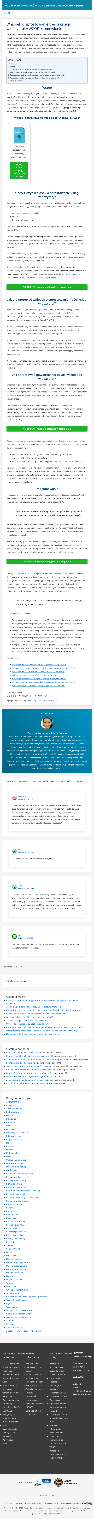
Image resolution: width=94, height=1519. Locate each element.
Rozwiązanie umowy (15, 1238)
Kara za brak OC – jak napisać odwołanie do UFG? (29, 1056)
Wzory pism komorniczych (18, 1314)
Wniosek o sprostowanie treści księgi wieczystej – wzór (33, 69)
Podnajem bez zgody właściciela (21, 1063)
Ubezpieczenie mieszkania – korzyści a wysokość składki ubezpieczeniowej (41, 1030)
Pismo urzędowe (14, 1204)
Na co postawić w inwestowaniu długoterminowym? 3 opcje (34, 1034)
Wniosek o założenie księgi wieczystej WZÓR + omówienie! (38, 672)
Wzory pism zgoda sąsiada (18, 1317)
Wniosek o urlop (13, 1293)
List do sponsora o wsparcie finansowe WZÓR (58, 1418)
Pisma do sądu (13, 1177)
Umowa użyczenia (14, 1272)
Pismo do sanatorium (16, 1187)
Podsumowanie (16, 81)
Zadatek (10, 1320)
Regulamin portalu (34, 1382)
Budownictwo (12, 1112)
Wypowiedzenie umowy (17, 1300)
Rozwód (10, 1242)
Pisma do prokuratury (16, 1180)
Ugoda (9, 1252)
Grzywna (10, 1129)
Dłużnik (9, 1115)
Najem (9, 1156)
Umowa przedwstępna (16, 1266)
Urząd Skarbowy (14, 1279)
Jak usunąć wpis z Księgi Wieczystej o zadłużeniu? (34, 675)
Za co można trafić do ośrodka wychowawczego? (29, 1080)
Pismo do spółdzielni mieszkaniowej (23, 1190)
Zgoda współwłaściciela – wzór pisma (23, 1331)
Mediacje (10, 1149)
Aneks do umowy (14, 1108)
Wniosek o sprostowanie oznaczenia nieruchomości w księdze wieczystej (39, 441)
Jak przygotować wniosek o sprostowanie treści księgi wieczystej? (37, 75)
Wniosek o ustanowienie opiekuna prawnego (26, 1296)
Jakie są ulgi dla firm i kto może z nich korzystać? (29, 1017)
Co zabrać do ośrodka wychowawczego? (25, 1083)
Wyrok (9, 1303)
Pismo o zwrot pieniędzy (17, 1201)
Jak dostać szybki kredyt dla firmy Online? (26, 1020)
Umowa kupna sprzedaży (18, 1262)
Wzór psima (35, 700)
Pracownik (11, 1218)
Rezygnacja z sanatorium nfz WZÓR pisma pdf (10, 1418)
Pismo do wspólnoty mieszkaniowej (22, 1197)
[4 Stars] (13, 696)
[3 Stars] (11, 696)
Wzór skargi (11, 1307)
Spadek (9, 1245)
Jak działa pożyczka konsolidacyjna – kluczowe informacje (33, 1007)
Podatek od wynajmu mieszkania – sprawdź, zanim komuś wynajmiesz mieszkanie (44, 1027)
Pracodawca (12, 1214)
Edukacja (10, 1122)
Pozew (9, 1211)
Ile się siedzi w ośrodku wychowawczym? (25, 1076)
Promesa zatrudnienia (16, 1221)
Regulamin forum (34, 1385)
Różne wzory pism (14, 1235)
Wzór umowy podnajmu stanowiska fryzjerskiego (29, 1066)
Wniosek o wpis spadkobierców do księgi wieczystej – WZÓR (39, 665)
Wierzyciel (11, 1286)
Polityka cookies (33, 1389)
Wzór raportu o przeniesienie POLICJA (24, 1052)
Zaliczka (10, 1324)
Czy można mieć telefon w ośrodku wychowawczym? (31, 1069)
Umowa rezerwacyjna (16, 1269)
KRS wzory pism (13, 1136)
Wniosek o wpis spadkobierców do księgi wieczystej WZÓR (38, 686)
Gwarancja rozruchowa (17, 1132)
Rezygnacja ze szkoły (16, 1231)
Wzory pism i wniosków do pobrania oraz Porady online (43, 5)
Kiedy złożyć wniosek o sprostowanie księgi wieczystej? (33, 72)
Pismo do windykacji (15, 1194)
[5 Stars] (15, 696)
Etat (8, 1125)
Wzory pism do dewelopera (19, 1310)
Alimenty (10, 1105)
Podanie (10, 1208)
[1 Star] (7, 696)
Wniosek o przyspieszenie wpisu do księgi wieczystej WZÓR (39, 679)
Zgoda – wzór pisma (15, 1327)
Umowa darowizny (15, 1259)
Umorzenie (11, 1255)
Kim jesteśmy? (32, 1363)
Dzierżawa (11, 1119)
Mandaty (10, 1146)
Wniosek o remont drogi (17, 1290)
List (8, 1143)
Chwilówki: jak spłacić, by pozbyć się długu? (27, 1024)
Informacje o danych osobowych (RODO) (35, 1403)
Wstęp (12, 67)
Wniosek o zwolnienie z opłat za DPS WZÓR (57, 1454)
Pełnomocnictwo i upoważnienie (21, 1173)
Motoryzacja (12, 1153)
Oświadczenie (12, 1170)
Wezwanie (11, 1283)
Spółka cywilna (13, 1249)
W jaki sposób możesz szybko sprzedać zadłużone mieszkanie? (36, 1013)
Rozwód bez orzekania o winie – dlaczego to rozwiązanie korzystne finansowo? (43, 1010)
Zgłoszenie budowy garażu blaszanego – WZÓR (58, 1407)
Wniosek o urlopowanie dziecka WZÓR (56, 1429)
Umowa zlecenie (14, 1276)
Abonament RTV (13, 1102)
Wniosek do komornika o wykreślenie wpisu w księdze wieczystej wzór (43, 682)
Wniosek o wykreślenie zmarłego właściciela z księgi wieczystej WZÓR (43, 668)
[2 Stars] (9, 696)
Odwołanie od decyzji (16, 1167)
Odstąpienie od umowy (17, 1160)
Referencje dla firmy (15, 1225)
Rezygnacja (11, 1228)
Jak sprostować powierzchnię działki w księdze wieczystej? (34, 78)
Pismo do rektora (14, 1184)
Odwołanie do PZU (15, 1163)
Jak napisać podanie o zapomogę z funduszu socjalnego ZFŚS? (57, 1385)
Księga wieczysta (49, 700)
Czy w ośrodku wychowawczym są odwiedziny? (28, 1073)
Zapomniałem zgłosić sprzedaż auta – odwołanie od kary (32, 1059)
